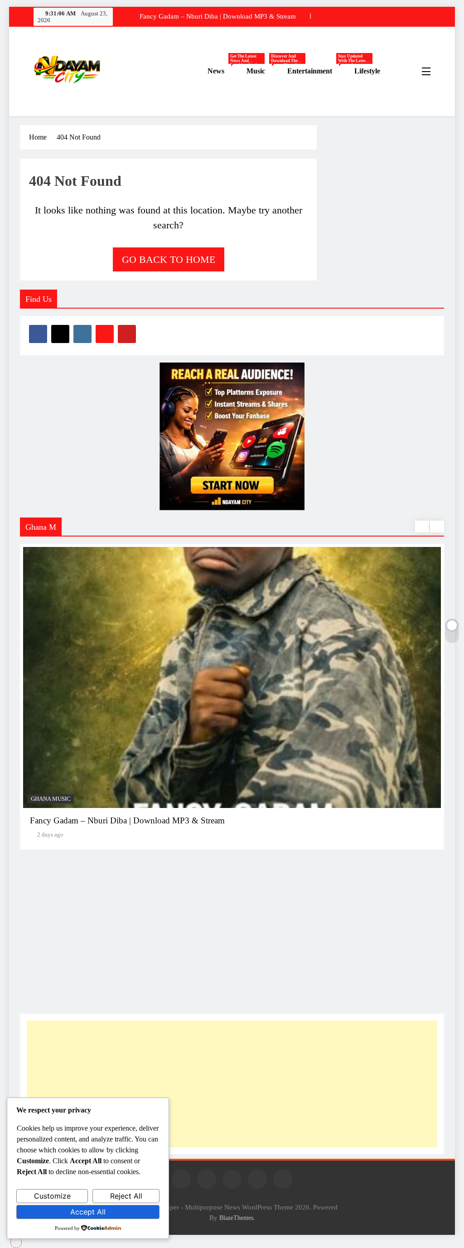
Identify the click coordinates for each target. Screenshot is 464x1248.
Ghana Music (51, 799)
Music (263, 71)
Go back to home (168, 259)
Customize (52, 1195)
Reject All (126, 1195)
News (224, 71)
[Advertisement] (232, 1084)
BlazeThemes (236, 1217)
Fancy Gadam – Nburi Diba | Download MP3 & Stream (218, 16)
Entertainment (317, 71)
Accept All (88, 1211)
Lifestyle (367, 71)
